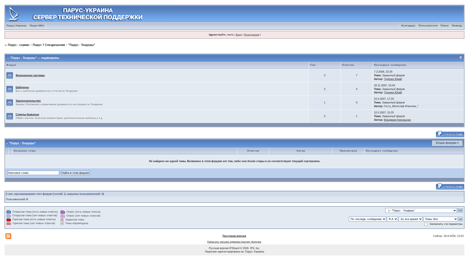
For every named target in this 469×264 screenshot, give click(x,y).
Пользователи (428, 25)
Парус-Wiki (37, 25)
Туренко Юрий (393, 78)
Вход (239, 34)
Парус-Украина (17, 25)
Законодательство (28, 100)
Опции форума (446, 142)
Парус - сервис (19, 45)
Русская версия (219, 248)
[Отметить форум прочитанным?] (9, 75)
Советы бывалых (27, 114)
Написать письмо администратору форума (234, 241)
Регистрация (251, 34)
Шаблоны (22, 87)
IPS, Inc (254, 248)
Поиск (445, 25)
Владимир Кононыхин (397, 119)
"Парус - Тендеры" (81, 45)
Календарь (408, 25)
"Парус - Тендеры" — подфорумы (34, 58)
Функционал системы (30, 75)
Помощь (457, 25)
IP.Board (234, 248)
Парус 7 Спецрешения (49, 45)
